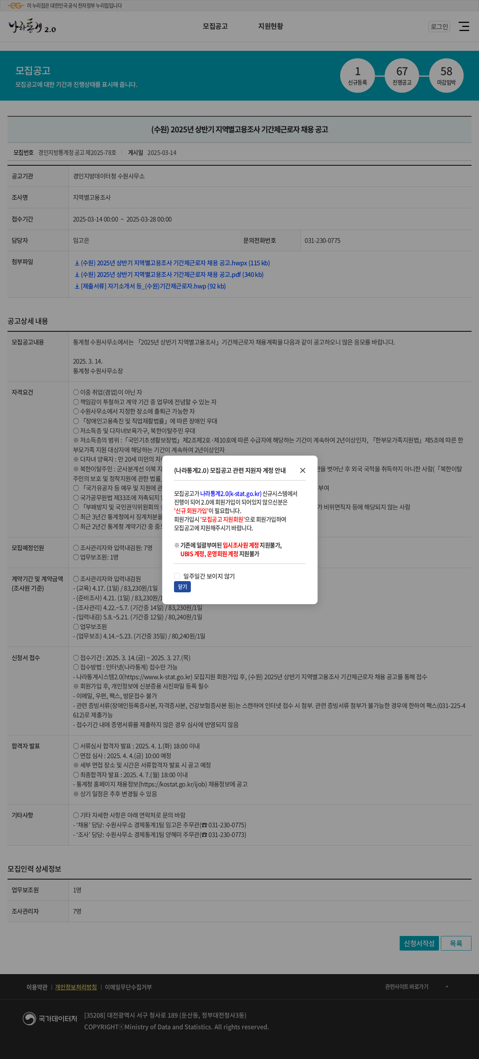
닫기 (182, 586)
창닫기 (303, 470)
